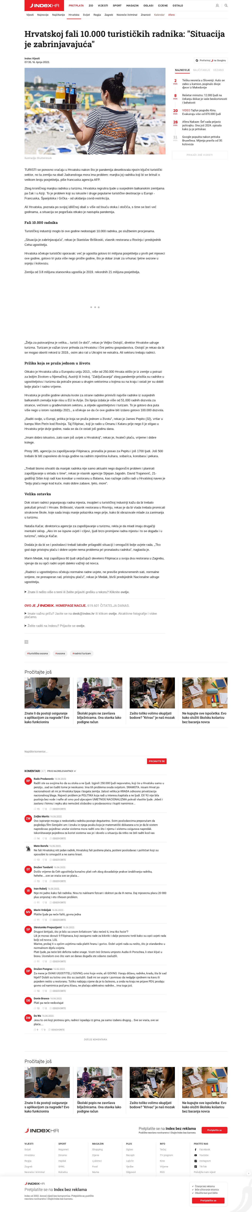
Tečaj (163, 1149)
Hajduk (62, 1160)
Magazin (98, 1143)
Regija (97, 14)
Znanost (146, 14)
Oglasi (148, 5)
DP (28, 971)
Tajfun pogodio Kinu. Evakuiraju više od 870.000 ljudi (201, 112)
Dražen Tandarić (43, 867)
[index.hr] (44, 5)
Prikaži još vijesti (200, 155)
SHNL (61, 1166)
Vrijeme (164, 1166)
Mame (95, 1172)
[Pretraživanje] (224, 5)
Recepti (130, 1155)
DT (28, 869)
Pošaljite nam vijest (205, 1172)
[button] (29, 691)
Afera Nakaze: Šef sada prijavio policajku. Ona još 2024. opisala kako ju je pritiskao (202, 125)
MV (28, 912)
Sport (117, 5)
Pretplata (76, 5)
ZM (28, 818)
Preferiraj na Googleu (213, 60)
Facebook (204, 1149)
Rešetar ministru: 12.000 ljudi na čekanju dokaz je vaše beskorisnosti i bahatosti (204, 99)
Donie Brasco (41, 998)
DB (28, 1000)
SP (28, 929)
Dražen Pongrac (43, 968)
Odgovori (131, 1172)
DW (28, 1018)
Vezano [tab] (218, 70)
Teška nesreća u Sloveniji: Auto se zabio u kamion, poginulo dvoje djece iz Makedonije (203, 84)
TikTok (203, 1166)
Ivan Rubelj (40, 888)
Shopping (97, 1149)
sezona (60, 653)
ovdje (113, 613)
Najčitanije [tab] (201, 70)
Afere (171, 14)
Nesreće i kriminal (127, 14)
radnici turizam (82, 653)
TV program (166, 1155)
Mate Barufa (41, 845)
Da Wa (37, 1015)
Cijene (163, 5)
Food (95, 1166)
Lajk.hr (130, 1160)
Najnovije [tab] (182, 70)
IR (28, 891)
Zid (91, 5)
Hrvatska (74, 14)
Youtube (204, 1155)
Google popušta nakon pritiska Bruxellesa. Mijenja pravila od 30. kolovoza (202, 140)
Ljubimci (97, 1160)
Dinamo (62, 1155)
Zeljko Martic (41, 816)
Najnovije (43, 14)
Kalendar (159, 14)
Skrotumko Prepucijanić (48, 927)
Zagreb (109, 14)
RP (28, 781)
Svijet (86, 14)
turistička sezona (37, 653)
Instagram (205, 1160)
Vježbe (130, 1166)
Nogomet (63, 1149)
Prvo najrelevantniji (60, 771)
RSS (162, 1172)
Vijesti (103, 5)
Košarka (63, 1172)
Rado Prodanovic (44, 778)
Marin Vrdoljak (42, 910)
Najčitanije (58, 14)
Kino (162, 1160)
